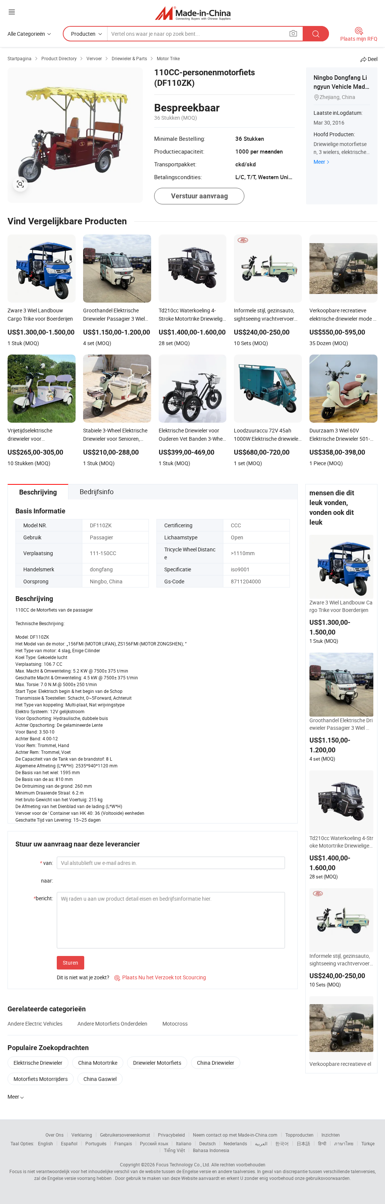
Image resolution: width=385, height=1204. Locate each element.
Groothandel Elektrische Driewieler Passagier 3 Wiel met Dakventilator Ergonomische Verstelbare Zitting (341, 724)
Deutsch (207, 1143)
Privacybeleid (171, 1135)
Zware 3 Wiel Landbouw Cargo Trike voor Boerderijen (341, 606)
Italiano (183, 1143)
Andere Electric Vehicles (35, 1023)
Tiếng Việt (174, 1150)
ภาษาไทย (343, 1143)
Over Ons (54, 1135)
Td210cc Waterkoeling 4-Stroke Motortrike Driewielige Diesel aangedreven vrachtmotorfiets (341, 841)
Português (95, 1143)
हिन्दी (322, 1143)
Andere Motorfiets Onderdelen (112, 1023)
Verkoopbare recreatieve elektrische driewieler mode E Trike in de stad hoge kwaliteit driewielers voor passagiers (340, 1067)
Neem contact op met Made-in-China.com (235, 1135)
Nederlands (235, 1143)
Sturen (70, 962)
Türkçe (367, 1143)
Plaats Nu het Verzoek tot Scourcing (160, 977)
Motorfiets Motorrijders (41, 1078)
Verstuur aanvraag (199, 196)
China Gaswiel (100, 1078)
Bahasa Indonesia (211, 1150)
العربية (261, 1143)
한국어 (282, 1143)
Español (69, 1143)
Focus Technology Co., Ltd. (183, 1164)
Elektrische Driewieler (38, 1062)
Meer (319, 161)
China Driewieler (215, 1062)
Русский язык (154, 1143)
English (45, 1143)
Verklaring (81, 1135)
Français (123, 1143)
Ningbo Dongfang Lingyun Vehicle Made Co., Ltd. (341, 86)
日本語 (303, 1143)
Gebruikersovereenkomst (125, 1135)
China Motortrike (97, 1062)
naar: (47, 880)
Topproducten (299, 1135)
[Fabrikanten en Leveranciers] (192, 13)
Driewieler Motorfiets (157, 1062)
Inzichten (330, 1135)
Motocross (175, 1023)
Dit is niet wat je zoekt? (83, 977)
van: (46, 862)
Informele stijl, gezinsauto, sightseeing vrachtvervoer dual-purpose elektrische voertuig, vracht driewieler (341, 959)
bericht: (43, 898)
